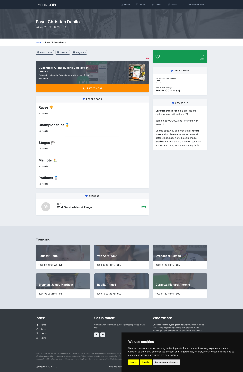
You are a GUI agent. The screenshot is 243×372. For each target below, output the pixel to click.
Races (43, 329)
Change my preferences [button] (166, 362)
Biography (80, 52)
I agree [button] (133, 362)
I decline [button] (146, 362)
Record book (46, 52)
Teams (43, 333)
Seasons (64, 52)
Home (38, 42)
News (43, 338)
